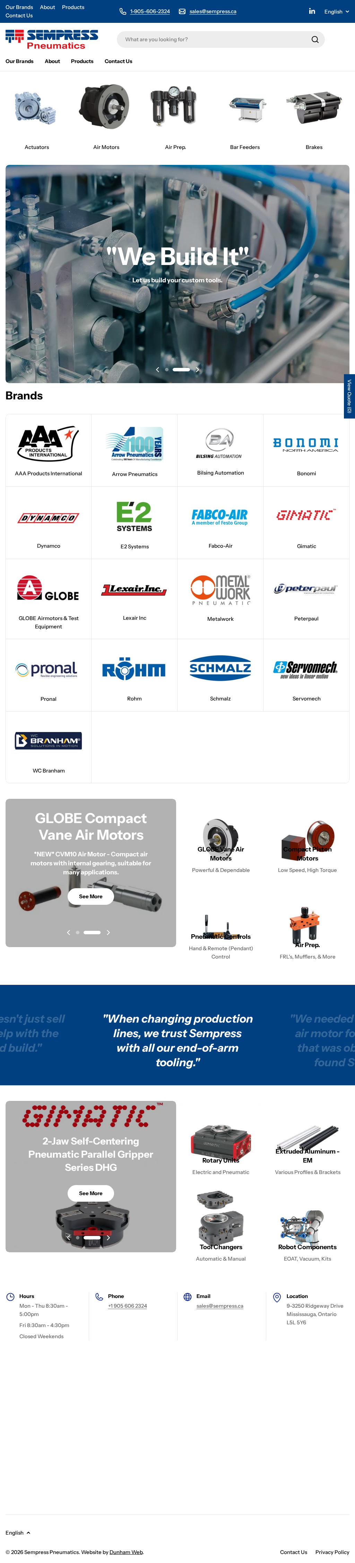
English (333, 11)
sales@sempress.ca (213, 11)
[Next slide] (197, 369)
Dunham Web (126, 1552)
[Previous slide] (158, 369)
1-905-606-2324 (150, 11)
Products (73, 7)
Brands (24, 395)
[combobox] (221, 39)
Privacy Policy (332, 1552)
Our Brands (19, 7)
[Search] (315, 39)
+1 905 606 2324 (127, 1305)
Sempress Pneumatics (51, 1552)
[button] (173, 369)
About (47, 7)
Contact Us (19, 15)
